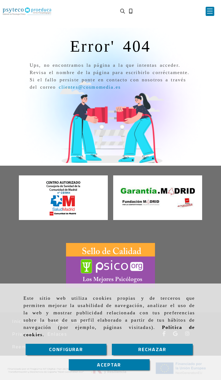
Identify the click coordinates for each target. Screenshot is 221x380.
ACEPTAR (109, 364)
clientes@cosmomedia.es (90, 87)
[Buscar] (122, 11)
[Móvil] (130, 11)
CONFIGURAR (66, 349)
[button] (210, 11)
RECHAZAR (152, 349)
